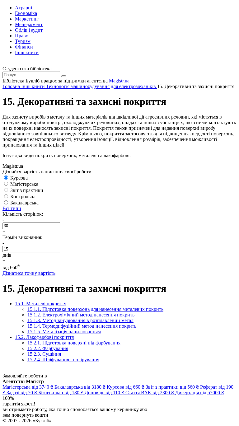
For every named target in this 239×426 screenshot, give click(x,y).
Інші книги (27, 52)
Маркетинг (27, 18)
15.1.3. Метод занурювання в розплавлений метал (80, 320)
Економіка (26, 13)
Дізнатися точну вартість (28, 273)
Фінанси (24, 46)
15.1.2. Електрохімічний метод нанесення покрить (80, 314)
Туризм (22, 41)
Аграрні (23, 7)
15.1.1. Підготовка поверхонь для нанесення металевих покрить (95, 309)
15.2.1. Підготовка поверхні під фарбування (73, 342)
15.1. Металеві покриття (40, 303)
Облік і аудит (29, 30)
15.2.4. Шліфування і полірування (63, 359)
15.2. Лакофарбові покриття (44, 337)
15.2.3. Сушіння (44, 354)
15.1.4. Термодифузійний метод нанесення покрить (81, 326)
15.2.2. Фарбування (47, 348)
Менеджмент (29, 24)
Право (21, 35)
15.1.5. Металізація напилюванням (64, 331)
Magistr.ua (119, 80)
